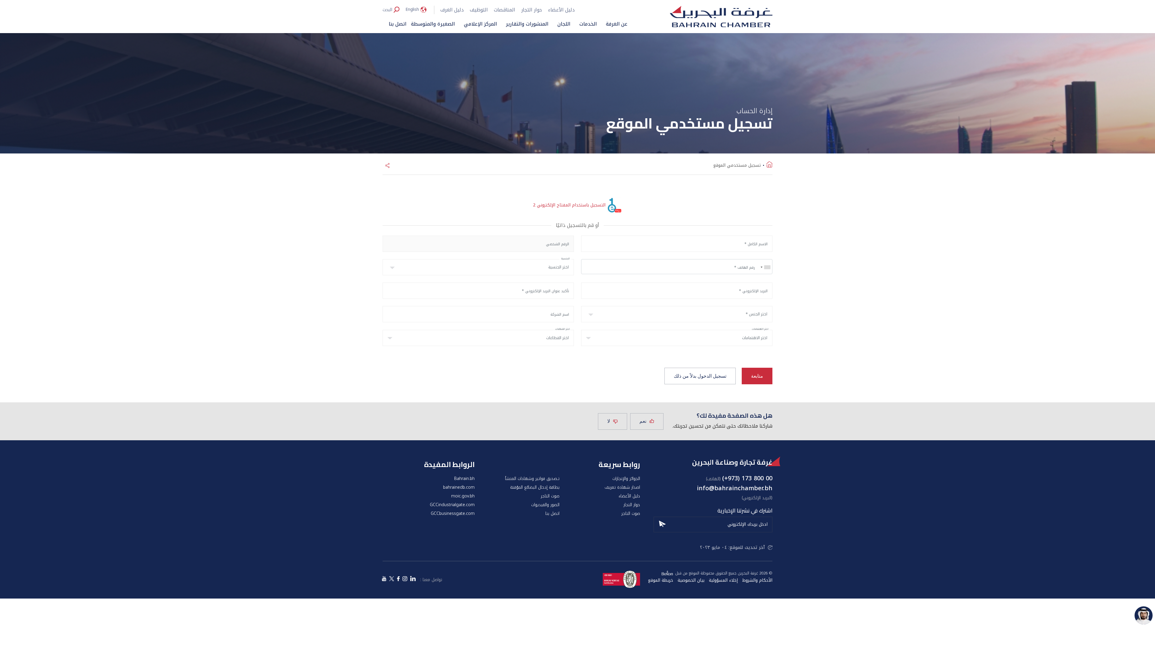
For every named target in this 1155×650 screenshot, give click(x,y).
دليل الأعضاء (561, 10)
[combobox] (764, 267)
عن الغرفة (616, 24)
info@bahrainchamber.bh (734, 488)
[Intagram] (404, 579)
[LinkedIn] (413, 579)
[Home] (769, 165)
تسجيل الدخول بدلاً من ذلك (700, 376)
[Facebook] (398, 579)
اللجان (563, 24)
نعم (642, 421)
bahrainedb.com (459, 487)
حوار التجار (531, 10)
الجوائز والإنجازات (626, 478)
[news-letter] (662, 523)
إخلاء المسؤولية (723, 580)
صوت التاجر (550, 496)
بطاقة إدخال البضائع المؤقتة (534, 487)
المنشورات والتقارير (527, 24)
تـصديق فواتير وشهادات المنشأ (532, 478)
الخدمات (588, 24)
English (412, 9)
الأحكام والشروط (757, 580)
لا (608, 421)
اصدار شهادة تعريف (622, 487)
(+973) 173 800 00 (747, 478)
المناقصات (504, 10)
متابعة (757, 376)
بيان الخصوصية (691, 580)
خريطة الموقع (660, 580)
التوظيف (479, 10)
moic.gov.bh (463, 496)
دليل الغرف (452, 10)
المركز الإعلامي (480, 24)
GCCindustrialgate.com (452, 505)
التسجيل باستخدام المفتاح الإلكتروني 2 (569, 205)
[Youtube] (384, 579)
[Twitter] (391, 579)
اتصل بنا (397, 24)
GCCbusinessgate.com (453, 513)
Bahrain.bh (464, 478)
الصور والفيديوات (545, 505)
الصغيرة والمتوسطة (433, 24)
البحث (387, 10)
